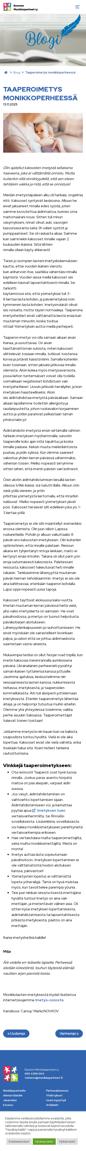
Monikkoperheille (14, 1090)
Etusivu (8, 1105)
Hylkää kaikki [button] (67, 1141)
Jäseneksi (10, 1100)
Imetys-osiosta (48, 1000)
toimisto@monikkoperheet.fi (44, 1078)
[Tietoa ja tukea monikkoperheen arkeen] (20, 7)
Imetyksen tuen (51, 810)
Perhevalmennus (57, 1090)
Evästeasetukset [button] (19, 1141)
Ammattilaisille (13, 1095)
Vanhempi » (69, 1033)
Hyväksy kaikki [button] (44, 1141)
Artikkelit (52, 1105)
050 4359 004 (34, 1073)
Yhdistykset (54, 1095)
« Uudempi (16, 1033)
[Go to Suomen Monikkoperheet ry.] (6, 72)
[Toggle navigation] (78, 7)
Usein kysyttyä (56, 1100)
